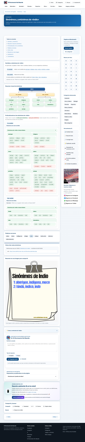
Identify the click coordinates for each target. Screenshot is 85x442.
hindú (33, 77)
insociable (51, 184)
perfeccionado (23, 188)
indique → (55, 416)
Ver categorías (68, 51)
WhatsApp (29, 434)
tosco (16, 182)
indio (25, 11)
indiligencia (19, 236)
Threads (29, 436)
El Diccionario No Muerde (33, 438)
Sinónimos (19, 11)
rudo (18, 179)
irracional (42, 179)
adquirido (49, 166)
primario (25, 182)
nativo (39, 69)
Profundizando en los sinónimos (15, 45)
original (23, 175)
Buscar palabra (68, 48)
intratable (37, 186)
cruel (36, 177)
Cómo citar (10, 50)
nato (44, 157)
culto (42, 190)
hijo (47, 155)
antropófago (50, 177)
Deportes (73, 104)
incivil (44, 177)
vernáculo (12, 142)
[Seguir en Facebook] (71, 198)
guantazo (21, 157)
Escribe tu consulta (11, 341)
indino (7, 236)
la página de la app (31, 392)
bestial (45, 175)
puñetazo (18, 160)
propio (36, 162)
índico (36, 77)
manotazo (12, 160)
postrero (17, 190)
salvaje (47, 69)
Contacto (47, 428)
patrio (47, 160)
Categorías (47, 430)
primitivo (44, 69)
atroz (36, 175)
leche (16, 162)
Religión (67, 119)
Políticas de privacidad (71, 431)
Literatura (67, 110)
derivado (16, 188)
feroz (40, 177)
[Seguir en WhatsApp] (71, 201)
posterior (12, 190)
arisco (41, 182)
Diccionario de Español (10, 11)
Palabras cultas (68, 116)
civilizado (37, 190)
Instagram (29, 430)
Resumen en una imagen (13, 52)
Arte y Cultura (68, 101)
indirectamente (10, 239)
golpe (16, 157)
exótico (36, 146)
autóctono (12, 138)
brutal (50, 175)
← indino (8, 416)
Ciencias (67, 104)
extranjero (12, 146)
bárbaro (40, 175)
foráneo (23, 146)
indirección (43, 236)
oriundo (22, 140)
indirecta (50, 236)
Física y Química (68, 107)
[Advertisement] (42, 30)
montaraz (43, 186)
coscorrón (26, 155)
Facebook (29, 428)
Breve (18, 355)
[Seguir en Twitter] (71, 203)
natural (11, 140)
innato (51, 160)
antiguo (11, 175)
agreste (36, 182)
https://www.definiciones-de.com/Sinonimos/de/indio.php (23, 251)
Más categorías (68, 123)
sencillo (11, 182)
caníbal (36, 179)
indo (40, 77)
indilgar (26, 236)
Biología (76, 101)
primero (11, 184)
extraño (18, 146)
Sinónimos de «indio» (25, 248)
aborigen (28, 69)
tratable (51, 190)
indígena (32, 69)
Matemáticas (68, 113)
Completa (11, 355)
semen (21, 162)
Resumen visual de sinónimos (14, 43)
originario (17, 140)
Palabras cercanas (12, 48)
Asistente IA (10, 54)
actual (11, 188)
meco (36, 69)
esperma (12, 162)
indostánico (44, 77)
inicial (20, 182)
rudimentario (12, 179)
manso (46, 190)
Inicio (6, 6)
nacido (36, 157)
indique (36, 236)
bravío (45, 182)
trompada (24, 160)
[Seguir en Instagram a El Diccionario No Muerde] (71, 176)
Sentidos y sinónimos (13, 41)
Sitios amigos (48, 434)
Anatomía (67, 98)
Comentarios (11, 56)
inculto (50, 182)
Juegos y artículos (70, 6)
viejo (22, 177)
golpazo (11, 157)
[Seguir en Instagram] (71, 195)
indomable (37, 184)
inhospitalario (44, 184)
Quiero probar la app (18, 397)
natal (40, 157)
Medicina (75, 113)
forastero (43, 166)
